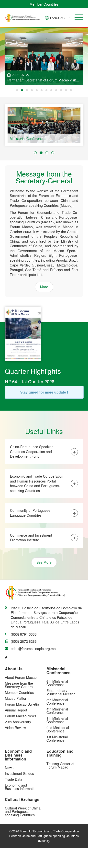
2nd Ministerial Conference (57, 729)
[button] (79, 17)
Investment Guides (19, 773)
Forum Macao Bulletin (22, 704)
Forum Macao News (20, 715)
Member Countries (44, 4)
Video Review (15, 727)
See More (44, 562)
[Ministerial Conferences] (44, 125)
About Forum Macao (21, 677)
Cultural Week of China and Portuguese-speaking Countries (23, 811)
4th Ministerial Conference (57, 711)
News (9, 767)
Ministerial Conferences (28, 138)
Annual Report (16, 710)
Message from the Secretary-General (19, 685)
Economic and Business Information (21, 787)
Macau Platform (17, 698)
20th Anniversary (18, 721)
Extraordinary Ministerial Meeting (61, 692)
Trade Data (13, 779)
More (44, 286)
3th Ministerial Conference (57, 720)
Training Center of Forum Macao (60, 765)
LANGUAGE (58, 18)
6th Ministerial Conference (57, 683)
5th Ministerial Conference (57, 701)
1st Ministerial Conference (57, 738)
